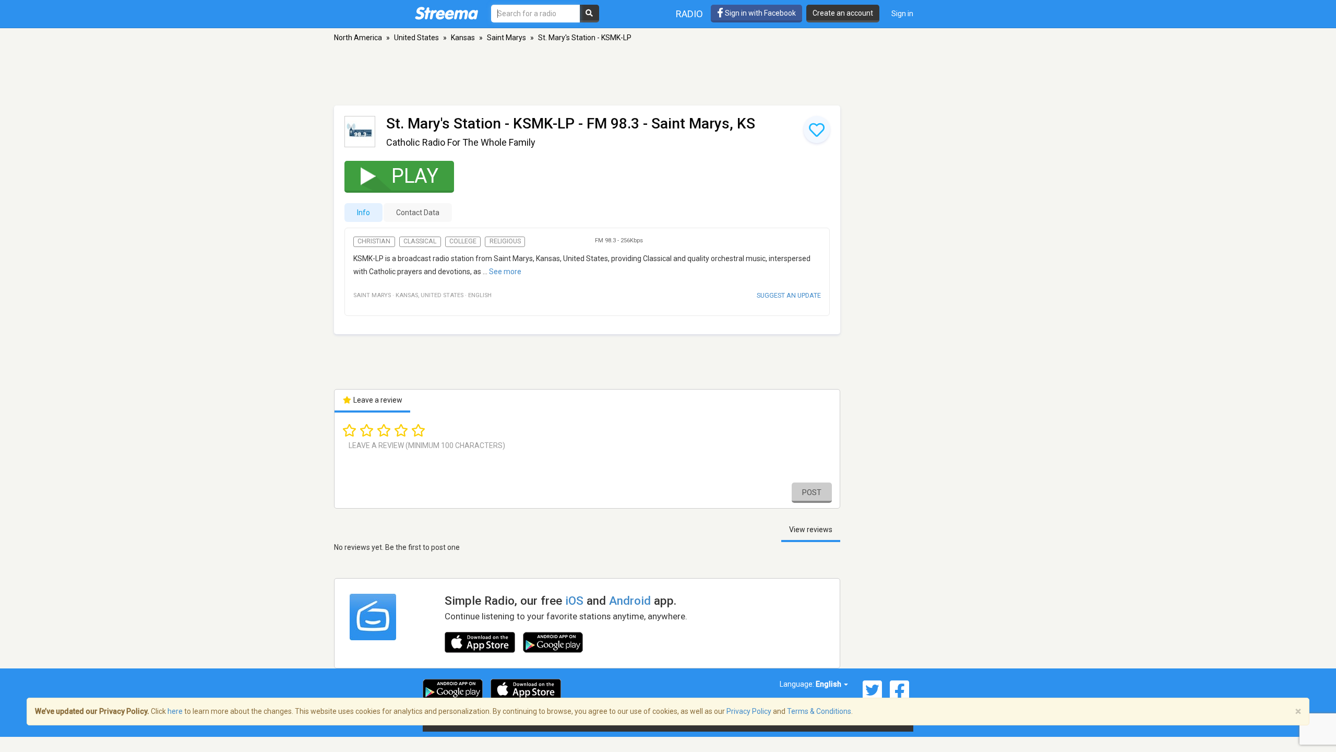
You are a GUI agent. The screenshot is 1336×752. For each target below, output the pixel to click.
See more (505, 271)
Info (363, 212)
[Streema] (446, 13)
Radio (689, 13)
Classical (419, 241)
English (829, 684)
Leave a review (377, 400)
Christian (373, 241)
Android (630, 600)
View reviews (810, 529)
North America (358, 37)
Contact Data (417, 212)
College (462, 241)
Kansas (463, 37)
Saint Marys (506, 37)
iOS (574, 600)
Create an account (843, 13)
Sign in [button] (902, 13)
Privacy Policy (748, 711)
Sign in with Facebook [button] (759, 13)
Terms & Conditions (819, 711)
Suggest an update (789, 295)
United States (416, 37)
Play (414, 175)
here (175, 711)
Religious (505, 241)
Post (811, 492)
